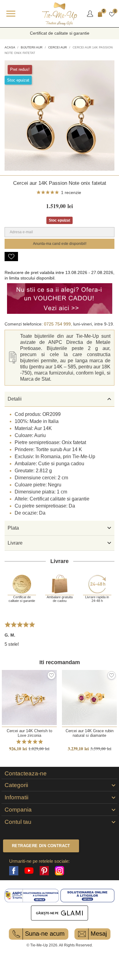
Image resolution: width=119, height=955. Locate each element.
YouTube (29, 870)
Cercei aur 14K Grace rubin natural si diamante (90, 733)
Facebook (13, 870)
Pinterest (44, 870)
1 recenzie (71, 192)
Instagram (59, 870)
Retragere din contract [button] (41, 845)
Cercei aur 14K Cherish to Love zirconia (29, 733)
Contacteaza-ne (26, 773)
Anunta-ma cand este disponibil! (59, 244)
